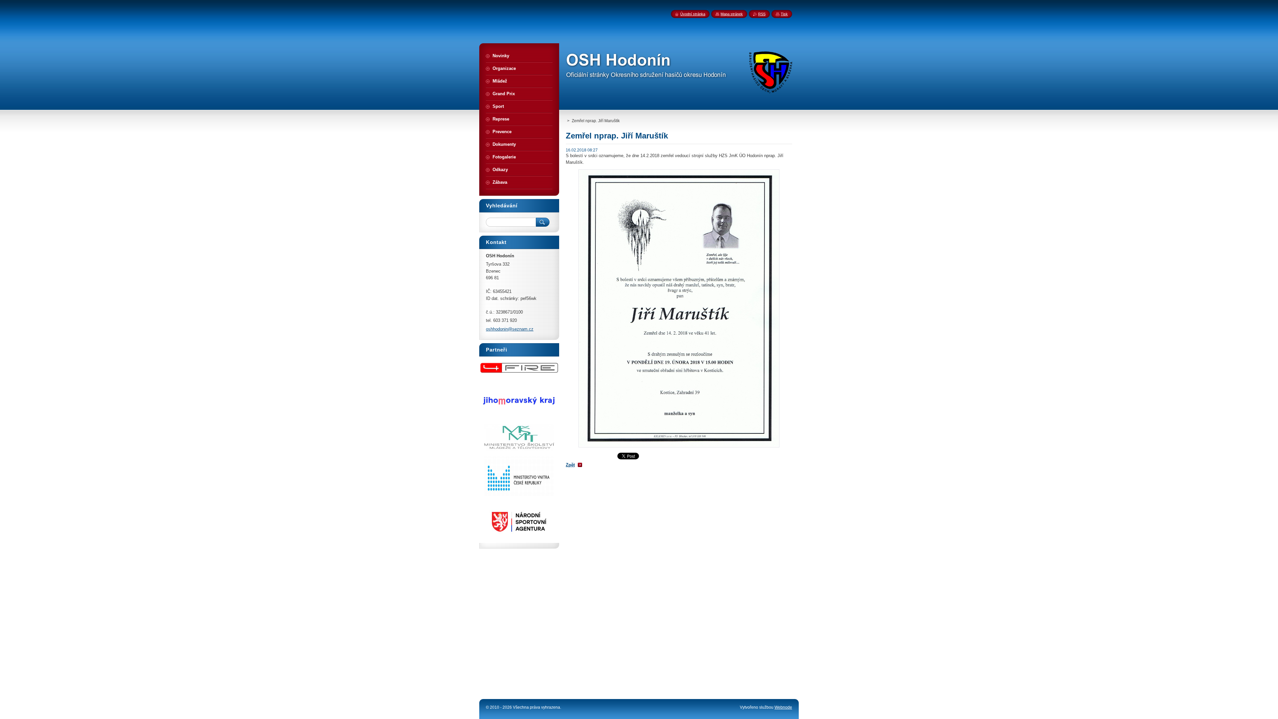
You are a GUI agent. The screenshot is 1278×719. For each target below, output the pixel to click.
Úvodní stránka (692, 14)
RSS (761, 14)
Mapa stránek (732, 14)
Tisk (784, 14)
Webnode (783, 707)
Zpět (570, 464)
